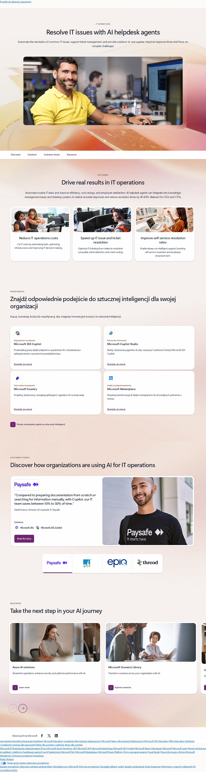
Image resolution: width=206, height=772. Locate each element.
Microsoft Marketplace (86, 752)
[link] (16, 156)
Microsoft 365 (27, 527)
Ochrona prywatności (22, 755)
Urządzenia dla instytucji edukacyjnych (82, 741)
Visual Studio (153, 752)
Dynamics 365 (70, 748)
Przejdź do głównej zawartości (15, 1)
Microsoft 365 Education (156, 741)
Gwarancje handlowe (32, 741)
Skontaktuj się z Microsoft (65, 766)
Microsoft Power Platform (110, 752)
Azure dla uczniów (74, 744)
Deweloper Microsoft (161, 748)
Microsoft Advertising (102, 748)
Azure (59, 748)
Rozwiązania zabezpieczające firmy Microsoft (34, 748)
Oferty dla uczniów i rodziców (49, 744)
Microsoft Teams (143, 748)
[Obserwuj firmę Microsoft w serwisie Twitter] (49, 735)
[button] (57, 563)
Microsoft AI (6, 748)
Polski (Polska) (7, 759)
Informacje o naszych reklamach (176, 766)
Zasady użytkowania (134, 766)
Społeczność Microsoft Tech (61, 752)
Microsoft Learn (180, 748)
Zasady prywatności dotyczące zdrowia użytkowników (26, 766)
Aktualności (5, 755)
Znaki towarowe (152, 766)
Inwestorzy (38, 755)
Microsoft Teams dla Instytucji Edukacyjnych (122, 741)
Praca (163, 752)
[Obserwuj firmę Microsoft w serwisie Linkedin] (56, 735)
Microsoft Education (53, 741)
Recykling (17, 741)
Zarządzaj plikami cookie (112, 766)
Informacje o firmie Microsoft (180, 752)
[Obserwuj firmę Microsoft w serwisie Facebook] (42, 735)
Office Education (176, 741)
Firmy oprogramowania (135, 752)
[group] (102, 511)
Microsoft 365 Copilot (51, 527)
